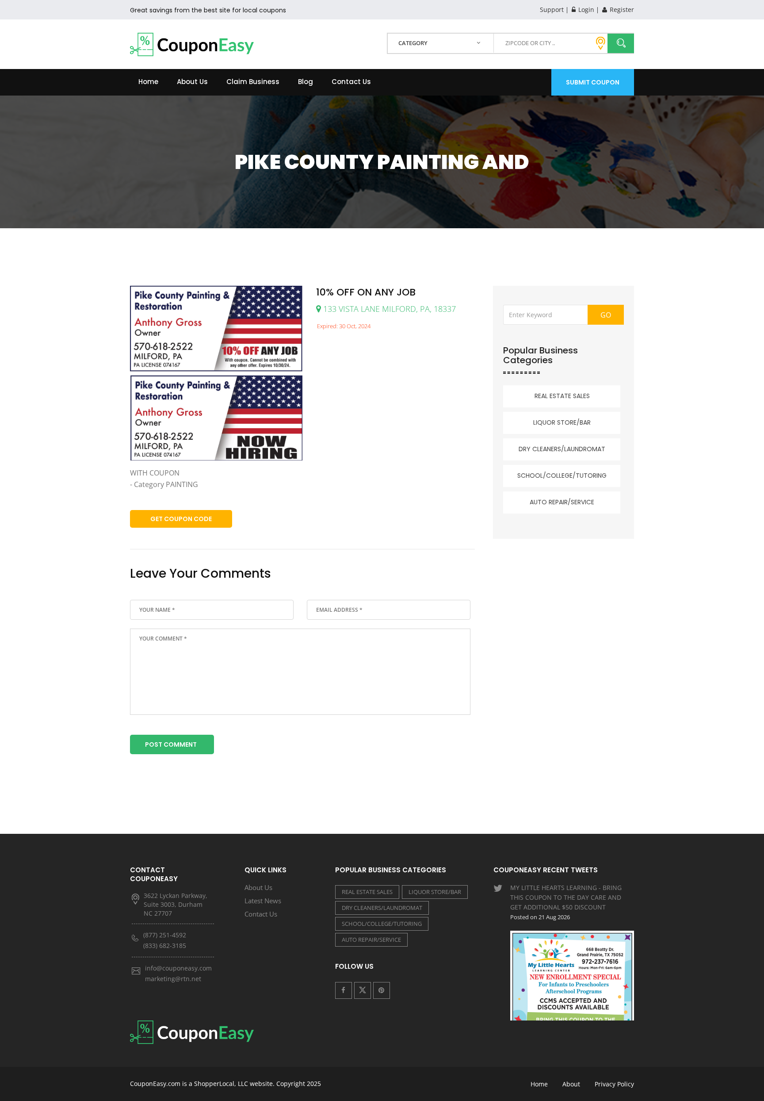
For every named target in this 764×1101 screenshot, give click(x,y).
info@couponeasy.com (178, 968)
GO (605, 315)
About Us (192, 81)
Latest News (262, 900)
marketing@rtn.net (173, 978)
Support (552, 9)
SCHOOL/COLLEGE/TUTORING (562, 475)
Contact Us (351, 81)
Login (585, 9)
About (571, 1084)
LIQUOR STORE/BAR (562, 422)
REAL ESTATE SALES (562, 395)
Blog (305, 81)
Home (148, 81)
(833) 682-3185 (164, 945)
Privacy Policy (614, 1084)
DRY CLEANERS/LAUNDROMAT (562, 449)
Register (621, 9)
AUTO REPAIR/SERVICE (562, 502)
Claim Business (252, 81)
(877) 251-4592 (164, 935)
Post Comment (171, 744)
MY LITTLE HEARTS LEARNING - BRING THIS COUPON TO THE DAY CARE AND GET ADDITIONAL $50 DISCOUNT (566, 902)
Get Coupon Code (181, 518)
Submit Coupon (592, 82)
